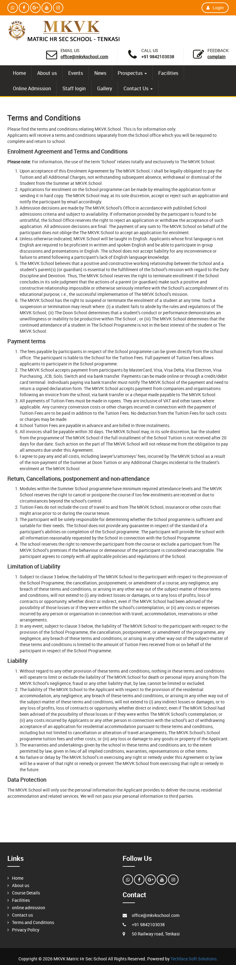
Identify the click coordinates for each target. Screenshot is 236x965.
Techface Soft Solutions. (194, 959)
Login (218, 7)
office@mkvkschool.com (84, 56)
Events (75, 73)
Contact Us (137, 88)
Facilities (168, 73)
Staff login (74, 88)
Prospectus (131, 73)
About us (47, 73)
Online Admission (32, 88)
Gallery (104, 88)
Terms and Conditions (33, 922)
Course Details (26, 893)
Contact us (22, 915)
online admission (28, 907)
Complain (216, 56)
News (100, 73)
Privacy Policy (25, 930)
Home (19, 73)
